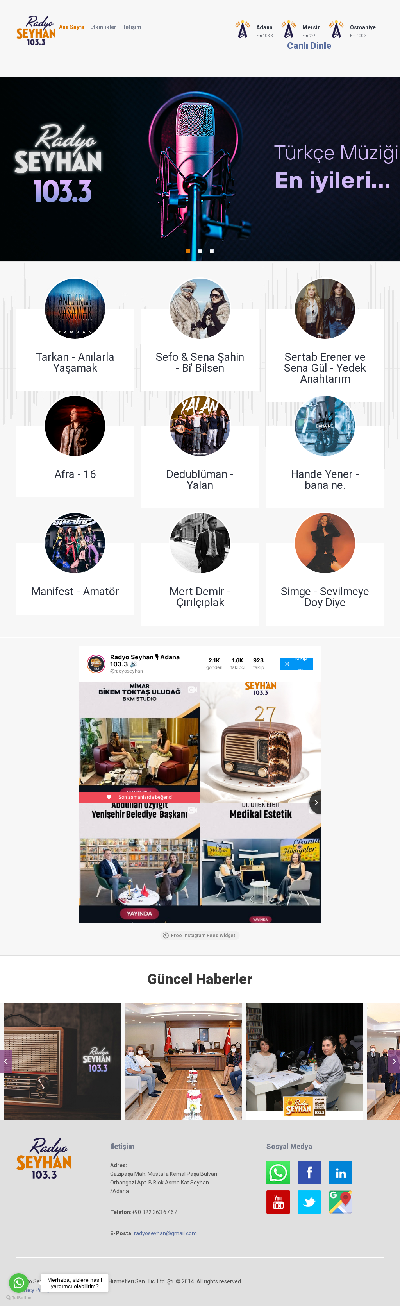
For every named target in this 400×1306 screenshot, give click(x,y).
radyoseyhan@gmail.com (165, 1233)
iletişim (131, 27)
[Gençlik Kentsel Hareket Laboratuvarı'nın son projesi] (304, 1061)
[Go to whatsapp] (19, 1283)
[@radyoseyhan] (96, 664)
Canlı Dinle (309, 45)
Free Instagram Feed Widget (203, 935)
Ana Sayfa (71, 27)
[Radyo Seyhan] (62, 1061)
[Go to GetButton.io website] (18, 1298)
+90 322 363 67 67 (154, 1212)
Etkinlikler (103, 27)
